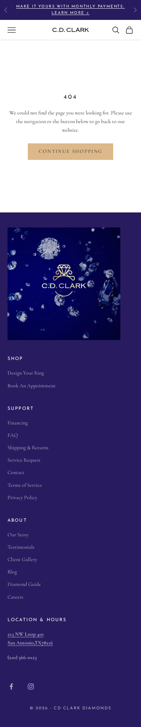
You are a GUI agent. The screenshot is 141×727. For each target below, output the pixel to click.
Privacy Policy (22, 497)
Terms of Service (25, 485)
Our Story (18, 534)
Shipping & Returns (28, 447)
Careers (15, 597)
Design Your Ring (26, 373)
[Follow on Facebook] (11, 686)
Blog (12, 572)
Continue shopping (71, 151)
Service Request (24, 460)
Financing (18, 423)
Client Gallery (22, 559)
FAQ (13, 435)
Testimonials (21, 547)
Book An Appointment (32, 385)
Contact (16, 472)
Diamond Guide (24, 584)
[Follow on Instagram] (31, 686)
